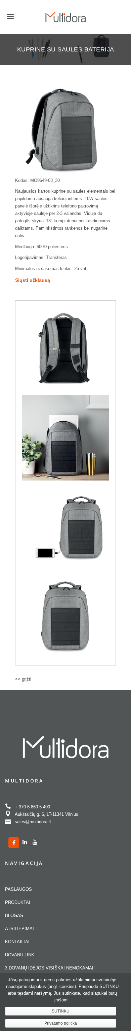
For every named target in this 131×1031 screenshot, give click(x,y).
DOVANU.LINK (19, 954)
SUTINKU (61, 1011)
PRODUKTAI (17, 902)
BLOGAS (14, 915)
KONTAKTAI (17, 941)
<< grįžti (23, 679)
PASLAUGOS (18, 889)
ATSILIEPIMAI (19, 928)
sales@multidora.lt (33, 821)
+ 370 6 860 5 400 (32, 806)
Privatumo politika (60, 1023)
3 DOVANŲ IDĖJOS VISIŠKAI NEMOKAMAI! (50, 967)
